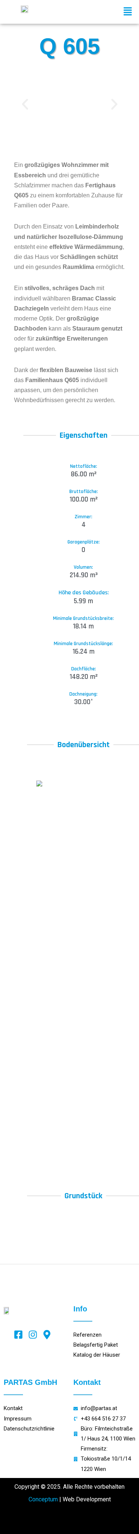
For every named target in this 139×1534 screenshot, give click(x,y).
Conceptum (43, 1499)
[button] (127, 12)
